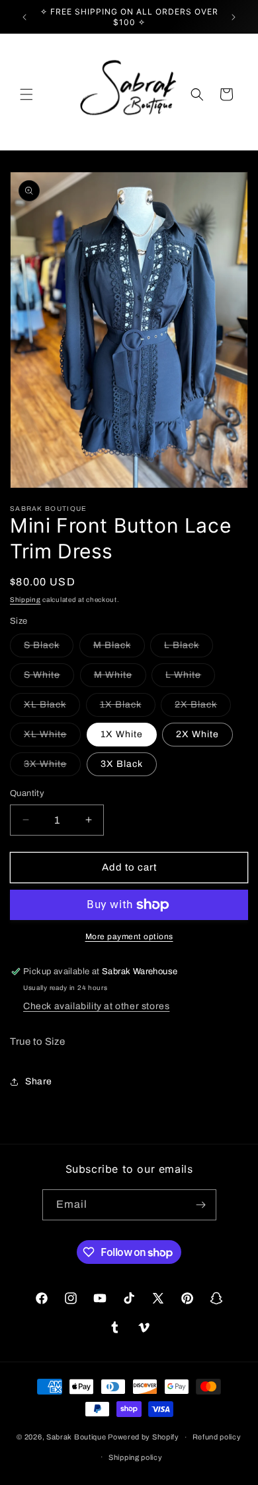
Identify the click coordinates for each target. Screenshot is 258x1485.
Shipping (25, 599)
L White (190, 678)
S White (49, 678)
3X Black (122, 764)
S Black (48, 648)
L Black (188, 648)
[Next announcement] (233, 17)
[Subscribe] (201, 1204)
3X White (52, 767)
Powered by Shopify (143, 1437)
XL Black (52, 708)
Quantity (27, 793)
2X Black (203, 708)
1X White (122, 734)
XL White (52, 737)
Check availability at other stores (96, 1006)
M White (120, 678)
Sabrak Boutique (76, 1437)
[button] (26, 94)
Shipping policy (135, 1457)
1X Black (127, 708)
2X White (197, 734)
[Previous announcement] (24, 17)
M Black (119, 648)
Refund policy (217, 1437)
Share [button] (38, 1081)
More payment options (129, 936)
